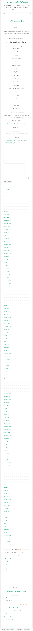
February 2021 (7, 238)
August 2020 (6, 256)
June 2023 (6, 193)
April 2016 (6, 414)
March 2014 (6, 490)
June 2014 (6, 481)
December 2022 (7, 202)
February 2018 (7, 347)
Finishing (6, 565)
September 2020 (7, 253)
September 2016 (7, 399)
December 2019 (7, 281)
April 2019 (6, 305)
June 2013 (6, 517)
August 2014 (6, 475)
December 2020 (7, 244)
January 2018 (7, 350)
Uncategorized (7, 577)
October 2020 (7, 250)
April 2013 (6, 523)
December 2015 (7, 426)
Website (5, 178)
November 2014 (7, 466)
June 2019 (6, 299)
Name (5, 166)
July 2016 (6, 405)
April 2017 (6, 378)
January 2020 (7, 278)
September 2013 (7, 508)
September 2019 (7, 290)
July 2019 (6, 296)
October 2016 (7, 396)
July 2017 (6, 369)
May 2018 (6, 338)
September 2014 (7, 472)
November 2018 (7, 320)
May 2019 (6, 302)
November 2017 (7, 356)
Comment (6, 150)
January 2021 (7, 241)
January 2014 (7, 496)
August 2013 (6, 511)
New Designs (6, 571)
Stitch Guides (7, 574)
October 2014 (7, 469)
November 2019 (7, 284)
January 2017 (7, 387)
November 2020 (7, 247)
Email (5, 172)
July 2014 (6, 478)
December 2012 (7, 535)
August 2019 (6, 293)
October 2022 (7, 208)
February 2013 (7, 529)
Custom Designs (7, 562)
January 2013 (7, 532)
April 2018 (6, 341)
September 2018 (7, 326)
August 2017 (6, 366)
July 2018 (6, 332)
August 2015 (6, 438)
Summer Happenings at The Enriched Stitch (15, 591)
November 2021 (7, 223)
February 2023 (7, 199)
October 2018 (7, 323)
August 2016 (6, 402)
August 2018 (6, 329)
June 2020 (6, 262)
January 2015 (7, 460)
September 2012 (7, 544)
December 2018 (7, 317)
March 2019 (6, 308)
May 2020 (6, 265)
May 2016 (6, 411)
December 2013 (7, 499)
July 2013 (6, 514)
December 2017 (7, 353)
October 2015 (7, 432)
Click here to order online (13, 124)
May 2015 (6, 447)
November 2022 (7, 205)
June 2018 (6, 335)
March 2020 (6, 271)
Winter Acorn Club (8, 617)
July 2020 (6, 259)
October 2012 (7, 541)
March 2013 (6, 526)
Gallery (5, 568)
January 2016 (7, 423)
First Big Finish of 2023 (9, 620)
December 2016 (7, 390)
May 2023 (6, 196)
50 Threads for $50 (16, 21)
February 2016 (7, 420)
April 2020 (6, 268)
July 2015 (6, 441)
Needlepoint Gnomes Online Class (13, 585)
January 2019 (7, 314)
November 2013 (7, 502)
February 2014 (7, 493)
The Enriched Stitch (16, 2)
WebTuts (28, 629)
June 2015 (6, 444)
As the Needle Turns (23, 133)
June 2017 (6, 372)
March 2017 (6, 381)
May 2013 (6, 520)
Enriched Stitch (11, 24)
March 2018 (6, 344)
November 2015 (7, 429)
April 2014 (6, 487)
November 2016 (7, 393)
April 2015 (6, 450)
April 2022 (6, 211)
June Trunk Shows (8, 598)
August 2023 (6, 190)
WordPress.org (13, 629)
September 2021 (7, 229)
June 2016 (6, 408)
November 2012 (7, 538)
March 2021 (6, 235)
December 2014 (7, 463)
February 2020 (7, 275)
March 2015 (6, 453)
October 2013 (7, 505)
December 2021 (7, 220)
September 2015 (7, 435)
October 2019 (7, 287)
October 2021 (7, 226)
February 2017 (7, 384)
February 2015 (7, 457)
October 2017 (7, 359)
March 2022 (6, 214)
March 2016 (6, 417)
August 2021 (6, 232)
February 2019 (7, 311)
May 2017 (6, 375)
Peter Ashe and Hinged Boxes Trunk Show (10, 142)
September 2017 (7, 362)
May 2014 (6, 484)
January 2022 (7, 217)
